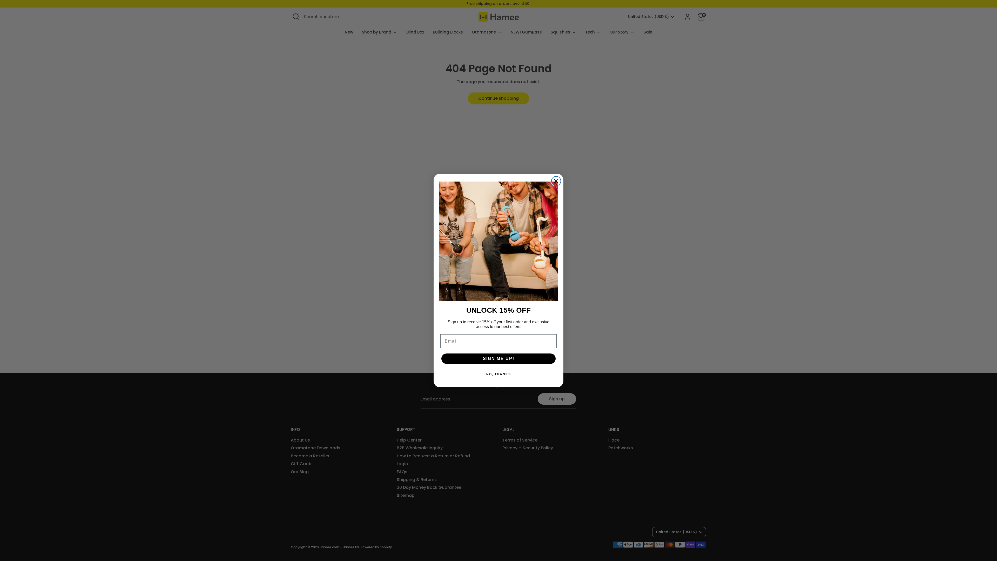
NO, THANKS (498, 374)
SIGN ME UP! (498, 358)
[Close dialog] (556, 181)
